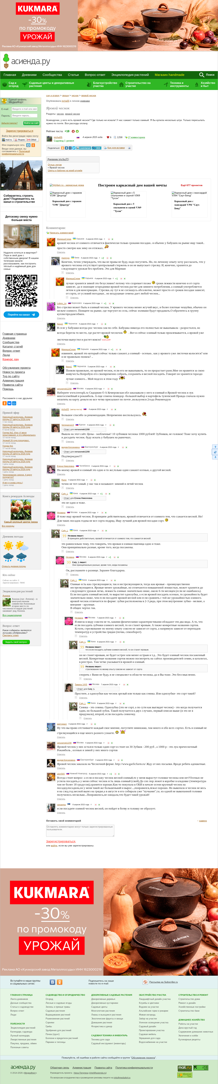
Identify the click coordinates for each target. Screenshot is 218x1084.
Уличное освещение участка (153, 1022)
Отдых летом (55, 164)
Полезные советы (19, 1047)
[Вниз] (215, 457)
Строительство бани (188, 1010)
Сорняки (50, 1022)
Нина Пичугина (81, 1073)
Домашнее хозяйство (191, 1020)
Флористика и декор (101, 1026)
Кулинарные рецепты (189, 1039)
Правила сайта (13, 384)
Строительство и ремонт (193, 995)
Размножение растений (58, 1018)
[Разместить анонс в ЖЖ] (96, 148)
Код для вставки (116, 147)
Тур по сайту (11, 376)
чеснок (75, 95)
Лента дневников (19, 999)
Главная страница (15, 333)
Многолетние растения (103, 1010)
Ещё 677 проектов (192, 185)
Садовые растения (55, 1010)
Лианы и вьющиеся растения (106, 1014)
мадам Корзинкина (70, 447)
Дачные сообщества (20, 1003)
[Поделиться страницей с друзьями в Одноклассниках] (62, 148)
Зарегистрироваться (60, 841)
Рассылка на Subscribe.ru (163, 982)
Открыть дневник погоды (14, 566)
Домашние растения (101, 1022)
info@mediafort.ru (122, 1078)
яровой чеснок (88, 95)
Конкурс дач (11, 359)
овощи (65, 95)
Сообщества (52, 75)
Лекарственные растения (23, 1039)
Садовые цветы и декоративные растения (51, 84)
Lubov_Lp (61, 303)
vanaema (61, 805)
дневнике (85, 101)
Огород (49, 999)
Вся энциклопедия (12, 615)
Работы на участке (188, 1024)
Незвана (61, 512)
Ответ (67, 429)
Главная (10, 75)
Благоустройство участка (105, 84)
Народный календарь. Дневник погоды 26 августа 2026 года (18, 426)
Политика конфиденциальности (134, 1067)
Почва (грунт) (52, 1034)
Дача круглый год (187, 1028)
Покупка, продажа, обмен (23, 1043)
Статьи (73, 75)
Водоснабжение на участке (153, 1042)
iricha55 (65, 101)
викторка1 (62, 724)
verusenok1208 (64, 389)
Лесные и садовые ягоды (59, 1003)
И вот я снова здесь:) (13, 483)
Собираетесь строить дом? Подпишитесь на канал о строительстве (19, 198)
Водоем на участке (149, 1007)
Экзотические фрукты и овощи (107, 1018)
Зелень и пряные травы (58, 1007)
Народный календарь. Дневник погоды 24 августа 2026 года (18, 460)
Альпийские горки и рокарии (153, 1010)
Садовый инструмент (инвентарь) (108, 1043)
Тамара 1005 (81, 684)
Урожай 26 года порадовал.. (16, 440)
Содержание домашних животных (195, 1031)
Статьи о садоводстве (21, 1007)
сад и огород (52, 95)
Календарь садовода (21, 1031)
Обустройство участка (152, 995)
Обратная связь (59, 1067)
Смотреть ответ (11, 635)
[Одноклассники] (5, 403)
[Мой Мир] (14, 403)
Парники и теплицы (55, 1042)
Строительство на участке (138, 84)
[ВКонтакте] (9, 403)
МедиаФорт (30, 1073)
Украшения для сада (149, 1038)
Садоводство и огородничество (65, 995)
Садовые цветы (99, 1007)
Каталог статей (13, 346)
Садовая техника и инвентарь (109, 1035)
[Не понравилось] (109, 239)
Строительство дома (189, 999)
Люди (6, 355)
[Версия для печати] (129, 148)
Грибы (49, 1026)
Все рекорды (8, 526)
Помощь (8, 389)
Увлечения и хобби (188, 1035)
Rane (64, 480)
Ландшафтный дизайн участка (154, 999)
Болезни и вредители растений (62, 1038)
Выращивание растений (58, 1014)
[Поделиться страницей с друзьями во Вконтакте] (66, 148)
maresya (65, 258)
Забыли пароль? (9, 123)
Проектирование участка (151, 1030)
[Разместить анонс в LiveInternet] (83, 148)
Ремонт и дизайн (187, 1003)
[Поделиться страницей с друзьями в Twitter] (73, 148)
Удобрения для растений (58, 1030)
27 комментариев (136, 137)
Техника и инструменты (179, 84)
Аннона (6, 595)
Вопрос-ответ (95, 75)
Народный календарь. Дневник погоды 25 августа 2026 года (18, 452)
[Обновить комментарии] (215, 452)
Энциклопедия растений (130, 75)
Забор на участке (148, 1018)
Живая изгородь (147, 1014)
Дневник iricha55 (58, 159)
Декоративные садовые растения (111, 995)
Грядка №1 (8, 446)
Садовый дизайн (147, 1026)
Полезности (17, 1024)
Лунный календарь (20, 1035)
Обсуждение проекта (16, 367)
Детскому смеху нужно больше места (21, 218)
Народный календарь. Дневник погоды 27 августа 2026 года (18, 418)
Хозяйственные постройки (191, 1007)
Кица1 (60, 324)
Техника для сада (100, 1039)
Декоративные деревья (103, 999)
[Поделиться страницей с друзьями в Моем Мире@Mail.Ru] (70, 148)
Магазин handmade (169, 75)
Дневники (29, 75)
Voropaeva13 (67, 425)
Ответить (61, 252)
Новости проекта (14, 372)
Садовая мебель (147, 1034)
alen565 (61, 774)
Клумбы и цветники (149, 1003)
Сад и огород (13, 84)
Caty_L (64, 494)
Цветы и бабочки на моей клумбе (65, 170)
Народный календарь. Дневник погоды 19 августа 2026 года (18, 468)
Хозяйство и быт (208, 84)
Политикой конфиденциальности (16, 152)
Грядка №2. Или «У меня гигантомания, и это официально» (19, 434)
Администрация (13, 380)
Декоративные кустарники (104, 1003)
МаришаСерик (64, 239)
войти (54, 845)
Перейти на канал (19, 314)
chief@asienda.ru (98, 1073)
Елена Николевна (65, 466)
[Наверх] (215, 446)
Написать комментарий (61, 232)
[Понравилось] (112, 239)
